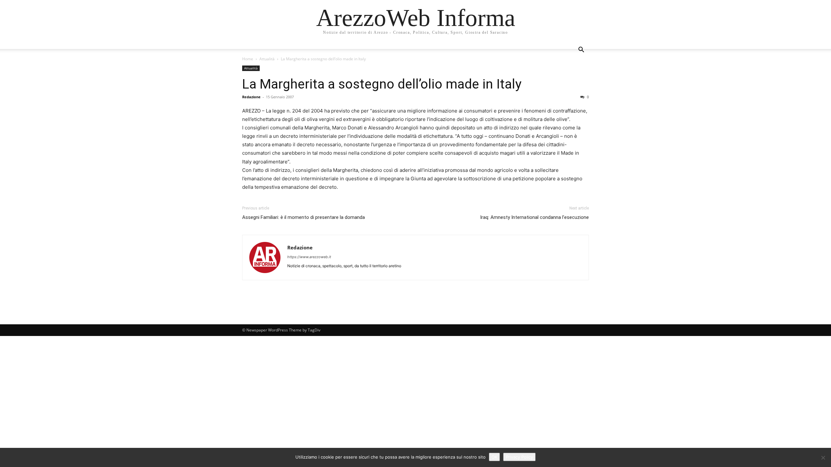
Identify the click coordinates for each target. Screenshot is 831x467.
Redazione (251, 96)
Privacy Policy (519, 457)
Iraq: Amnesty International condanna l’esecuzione (534, 217)
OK (494, 457)
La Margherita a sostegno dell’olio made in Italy (381, 84)
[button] (581, 50)
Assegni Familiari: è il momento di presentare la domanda (303, 217)
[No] (823, 457)
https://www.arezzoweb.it (309, 257)
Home (247, 59)
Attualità (267, 59)
